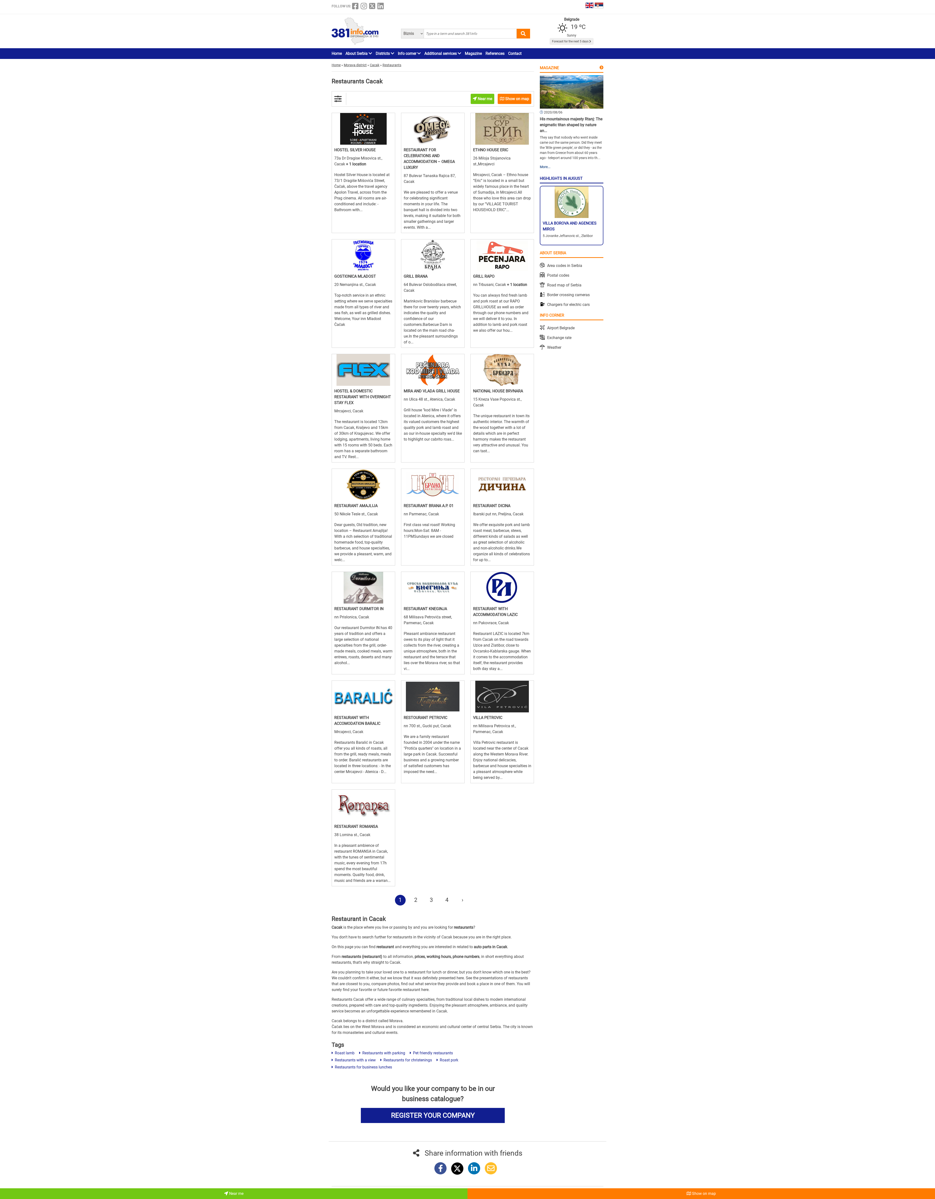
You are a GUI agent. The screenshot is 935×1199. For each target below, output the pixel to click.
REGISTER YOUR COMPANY (433, 1115)
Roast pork (448, 1060)
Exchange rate (559, 337)
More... (545, 167)
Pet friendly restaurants (432, 1053)
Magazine (473, 53)
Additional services (441, 53)
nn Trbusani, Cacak (490, 284)
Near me (235, 1193)
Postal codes (558, 275)
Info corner (407, 53)
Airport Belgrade (561, 328)
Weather (554, 347)
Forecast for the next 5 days (570, 41)
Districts (383, 53)
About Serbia (357, 53)
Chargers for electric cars (568, 304)
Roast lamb (344, 1053)
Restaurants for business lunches (363, 1067)
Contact (515, 53)
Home (337, 53)
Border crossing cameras (568, 295)
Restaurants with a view (355, 1060)
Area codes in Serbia (564, 265)
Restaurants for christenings (407, 1060)
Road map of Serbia (564, 285)
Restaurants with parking (383, 1053)
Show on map (703, 1193)
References (495, 53)
